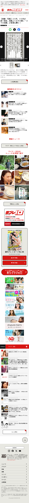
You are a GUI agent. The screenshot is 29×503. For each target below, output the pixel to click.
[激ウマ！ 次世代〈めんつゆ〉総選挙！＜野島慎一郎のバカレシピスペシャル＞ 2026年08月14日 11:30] (7, 192)
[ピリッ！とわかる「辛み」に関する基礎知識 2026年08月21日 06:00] (7, 177)
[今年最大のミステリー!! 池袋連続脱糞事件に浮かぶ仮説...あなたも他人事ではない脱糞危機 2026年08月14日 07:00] (22, 192)
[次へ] (27, 46)
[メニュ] (26, 10)
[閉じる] (27, 4)
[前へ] (1, 46)
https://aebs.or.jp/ (11, 459)
